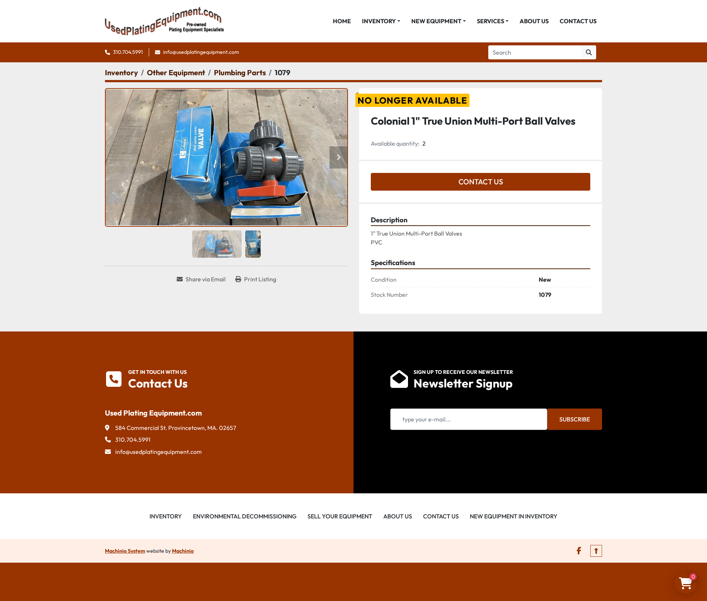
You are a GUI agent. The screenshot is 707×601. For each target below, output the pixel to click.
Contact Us (578, 21)
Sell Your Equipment (339, 516)
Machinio (183, 551)
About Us (534, 21)
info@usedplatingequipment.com (201, 52)
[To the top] (596, 551)
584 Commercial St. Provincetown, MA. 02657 (175, 427)
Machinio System (125, 551)
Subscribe (574, 419)
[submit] (588, 52)
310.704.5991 (128, 52)
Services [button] (490, 21)
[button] (381, 21)
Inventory (379, 21)
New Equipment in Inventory (513, 516)
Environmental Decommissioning (244, 516)
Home (342, 21)
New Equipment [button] (436, 21)
